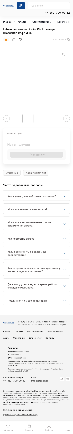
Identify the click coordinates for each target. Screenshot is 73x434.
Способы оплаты (35, 331)
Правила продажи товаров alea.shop (20, 414)
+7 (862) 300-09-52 (57, 12)
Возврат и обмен (55, 331)
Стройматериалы (41, 21)
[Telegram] (62, 379)
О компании (19, 338)
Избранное (8, 430)
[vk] (68, 379)
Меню (67, 430)
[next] (66, 118)
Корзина (29, 430)
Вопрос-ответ (35, 338)
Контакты (49, 338)
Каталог (22, 21)
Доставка (19, 331)
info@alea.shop (39, 380)
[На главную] (8, 5)
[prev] (6, 118)
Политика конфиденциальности (18, 410)
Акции (6, 338)
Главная (7, 21)
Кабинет (49, 430)
